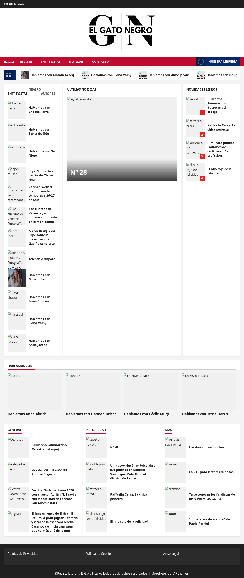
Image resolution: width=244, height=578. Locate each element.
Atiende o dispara (17, 259)
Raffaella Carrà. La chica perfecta (195, 128)
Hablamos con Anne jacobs (168, 75)
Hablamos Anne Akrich (27, 413)
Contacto (100, 62)
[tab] (16, 92)
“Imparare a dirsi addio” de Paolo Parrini (175, 521)
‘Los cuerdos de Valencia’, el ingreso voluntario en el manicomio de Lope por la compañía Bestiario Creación (17, 216)
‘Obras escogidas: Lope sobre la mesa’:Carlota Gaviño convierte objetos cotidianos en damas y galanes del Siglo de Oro (17, 238)
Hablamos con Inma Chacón (17, 299)
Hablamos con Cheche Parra (17, 110)
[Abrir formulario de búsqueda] (191, 61)
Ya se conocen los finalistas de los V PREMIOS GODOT (175, 497)
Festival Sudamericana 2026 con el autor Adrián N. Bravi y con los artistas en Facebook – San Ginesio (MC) (18, 497)
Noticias (76, 62)
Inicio (9, 62)
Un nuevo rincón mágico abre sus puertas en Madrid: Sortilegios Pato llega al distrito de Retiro (96, 472)
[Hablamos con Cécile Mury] (151, 391)
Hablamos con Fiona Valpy (111, 75)
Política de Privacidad (23, 554)
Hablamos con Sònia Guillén (17, 132)
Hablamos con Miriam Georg (52, 75)
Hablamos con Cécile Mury (146, 413)
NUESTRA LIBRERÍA (222, 61)
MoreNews (159, 573)
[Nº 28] (122, 139)
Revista (26, 62)
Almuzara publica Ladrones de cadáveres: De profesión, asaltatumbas (195, 150)
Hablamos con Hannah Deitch (91, 413)
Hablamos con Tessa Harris (205, 413)
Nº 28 (78, 172)
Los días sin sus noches (175, 447)
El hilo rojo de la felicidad (195, 172)
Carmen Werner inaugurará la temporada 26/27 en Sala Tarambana (17, 194)
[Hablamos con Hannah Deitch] (93, 391)
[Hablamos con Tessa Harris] (209, 391)
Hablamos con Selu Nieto (17, 154)
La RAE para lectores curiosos (175, 472)
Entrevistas (50, 62)
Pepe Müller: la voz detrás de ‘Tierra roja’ (17, 176)
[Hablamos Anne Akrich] (35, 391)
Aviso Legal (171, 554)
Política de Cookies (98, 554)
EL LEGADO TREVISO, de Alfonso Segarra (18, 472)
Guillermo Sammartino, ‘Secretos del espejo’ (195, 106)
